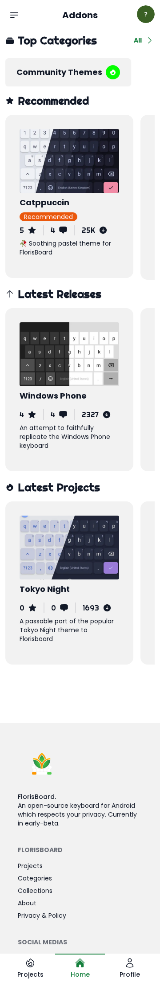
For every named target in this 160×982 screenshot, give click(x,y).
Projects (30, 865)
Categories (35, 878)
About (27, 903)
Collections (35, 890)
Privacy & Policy (42, 915)
